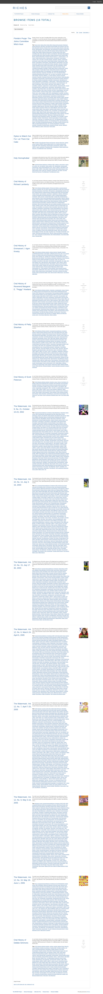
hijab (64, 207)
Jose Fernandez (41, 443)
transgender (49, 148)
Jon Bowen (39, 85)
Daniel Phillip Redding (43, 423)
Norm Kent (45, 844)
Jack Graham (40, 516)
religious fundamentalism (44, 225)
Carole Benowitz (36, 643)
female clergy (42, 293)
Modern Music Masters (43, 98)
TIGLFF (57, 466)
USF (64, 783)
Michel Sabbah (51, 756)
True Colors (55, 271)
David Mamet (39, 581)
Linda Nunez (57, 835)
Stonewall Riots (53, 113)
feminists (47, 339)
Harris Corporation (53, 207)
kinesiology (62, 211)
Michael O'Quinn (47, 527)
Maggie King (35, 599)
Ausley (46, 711)
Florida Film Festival (57, 66)
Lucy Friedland (55, 597)
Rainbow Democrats (53, 536)
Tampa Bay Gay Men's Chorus (54, 548)
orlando (41, 101)
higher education (65, 77)
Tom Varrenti (64, 549)
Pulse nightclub (43, 224)
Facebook (49, 202)
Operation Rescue (42, 530)
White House (60, 272)
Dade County (44, 61)
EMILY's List (41, 651)
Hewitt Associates (47, 513)
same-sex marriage (48, 685)
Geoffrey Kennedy (51, 509)
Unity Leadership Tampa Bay (62, 468)
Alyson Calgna (65, 635)
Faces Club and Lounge (37, 730)
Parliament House (52, 223)
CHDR (53, 195)
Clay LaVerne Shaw (57, 497)
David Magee (48, 724)
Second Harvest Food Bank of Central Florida (58, 227)
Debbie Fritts (55, 500)
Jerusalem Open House (60, 743)
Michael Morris (35, 450)
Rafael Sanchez (40, 106)
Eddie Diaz (58, 425)
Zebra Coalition (53, 314)
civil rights (41, 59)
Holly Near (46, 739)
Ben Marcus (37, 809)
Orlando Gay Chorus (48, 221)
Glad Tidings (43, 296)
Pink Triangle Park (36, 535)
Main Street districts (42, 352)
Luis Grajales (43, 669)
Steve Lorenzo (59, 463)
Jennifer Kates (49, 826)
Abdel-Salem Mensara (56, 708)
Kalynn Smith (55, 348)
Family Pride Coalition (62, 651)
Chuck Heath (44, 497)
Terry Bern (42, 689)
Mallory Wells (52, 754)
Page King (34, 676)
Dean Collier (38, 815)
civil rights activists (48, 59)
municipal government (52, 355)
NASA (66, 215)
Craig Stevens (45, 498)
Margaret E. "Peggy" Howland (38, 301)
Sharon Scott (65, 542)
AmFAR (59, 637)
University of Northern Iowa (52, 395)
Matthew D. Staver (36, 526)
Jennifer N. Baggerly (57, 826)
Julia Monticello (58, 87)
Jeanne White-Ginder (49, 660)
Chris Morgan (35, 812)
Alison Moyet (58, 414)
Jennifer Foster (42, 826)
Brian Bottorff (55, 640)
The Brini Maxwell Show (37, 777)
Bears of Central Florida (49, 417)
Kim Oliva (49, 90)
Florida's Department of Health (52, 504)
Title (77, 32)
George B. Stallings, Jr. (44, 75)
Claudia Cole (50, 497)
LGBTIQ (56, 212)
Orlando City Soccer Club (48, 265)
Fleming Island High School (48, 653)
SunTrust (65, 463)
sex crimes (62, 109)
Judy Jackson (57, 443)
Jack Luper (46, 825)
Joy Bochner (44, 746)
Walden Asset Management (49, 618)
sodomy (60, 612)
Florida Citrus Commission (46, 66)
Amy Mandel (44, 415)
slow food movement (60, 361)
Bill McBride (43, 418)
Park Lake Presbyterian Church (50, 306)
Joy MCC (64, 209)
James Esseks (53, 516)
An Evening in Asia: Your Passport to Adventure (56, 487)
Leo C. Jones (38, 93)
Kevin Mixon (38, 90)
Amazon (39, 415)
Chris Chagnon (42, 579)
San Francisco (44, 227)
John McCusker (35, 663)
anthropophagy (39, 49)
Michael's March (35, 355)
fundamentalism (60, 202)
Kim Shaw (65, 749)
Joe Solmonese (53, 662)
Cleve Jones (56, 336)
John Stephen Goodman (51, 663)
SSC (50, 110)
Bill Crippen (50, 491)
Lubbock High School (47, 597)
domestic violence (49, 726)
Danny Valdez (39, 580)
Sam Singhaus (47, 541)
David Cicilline (40, 424)
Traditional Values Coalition (42, 616)
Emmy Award (50, 65)
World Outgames (57, 234)
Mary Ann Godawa (63, 599)
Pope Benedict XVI (58, 847)
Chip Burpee (56, 58)
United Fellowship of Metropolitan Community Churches (44, 781)
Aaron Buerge (38, 568)
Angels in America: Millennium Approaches (41, 488)
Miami (55, 97)
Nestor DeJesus (60, 602)
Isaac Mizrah (41, 439)
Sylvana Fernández (42, 114)
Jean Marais (54, 517)
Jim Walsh (57, 593)
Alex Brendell (48, 414)
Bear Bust (41, 417)
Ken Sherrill (39, 666)
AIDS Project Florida (61, 805)
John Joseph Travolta (48, 441)
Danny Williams (59, 423)
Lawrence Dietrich (36, 91)
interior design (45, 740)
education (56, 64)
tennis (43, 615)
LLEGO (38, 447)
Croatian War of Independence (60, 196)
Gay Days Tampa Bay (49, 586)
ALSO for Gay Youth (62, 485)
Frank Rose (38, 72)
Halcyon (53, 822)
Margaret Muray (63, 447)
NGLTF (44, 761)
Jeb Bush (64, 439)
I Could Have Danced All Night (50, 298)
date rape (48, 647)
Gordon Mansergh (64, 736)
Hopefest (66, 433)
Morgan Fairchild (50, 758)
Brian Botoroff (58, 714)
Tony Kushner (41, 551)
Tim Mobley (62, 466)
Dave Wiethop (61, 580)
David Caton (61, 723)
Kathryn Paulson (62, 88)
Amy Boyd (41, 886)
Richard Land (58, 608)
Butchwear (58, 418)
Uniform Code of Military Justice (39, 861)
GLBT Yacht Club (45, 656)
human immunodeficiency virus (45, 167)
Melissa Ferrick (61, 838)
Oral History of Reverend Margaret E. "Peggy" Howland (22, 286)
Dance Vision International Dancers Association (50, 198)
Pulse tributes (61, 224)
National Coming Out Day (42, 452)
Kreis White (37, 595)
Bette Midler (45, 491)
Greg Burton (42, 511)
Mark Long (34, 96)
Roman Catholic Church (45, 851)
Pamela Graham (48, 455)
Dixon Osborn (61, 500)
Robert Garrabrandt (53, 539)
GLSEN (50, 656)
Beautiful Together (62, 252)
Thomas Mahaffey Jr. (43, 778)
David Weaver (35, 726)
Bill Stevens (59, 333)
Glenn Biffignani (54, 510)
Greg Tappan (35, 737)
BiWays (38, 574)
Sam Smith (34, 611)
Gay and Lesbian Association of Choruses (58, 204)
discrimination (40, 338)
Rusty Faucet (43, 768)
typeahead (65, 233)
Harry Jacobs (57, 431)
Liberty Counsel (58, 523)
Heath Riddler (59, 822)
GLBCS (50, 342)
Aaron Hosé (37, 45)
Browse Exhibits (80, 13)
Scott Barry (45, 462)
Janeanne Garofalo (48, 439)
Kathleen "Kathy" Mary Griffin (54, 665)
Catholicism (55, 193)
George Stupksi (52, 75)
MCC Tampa (58, 670)
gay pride (64, 74)
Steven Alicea (53, 688)
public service (48, 360)
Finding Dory (54, 202)
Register (99, 1)
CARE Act (47, 641)
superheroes (54, 170)
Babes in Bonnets (52, 711)
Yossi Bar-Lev (44, 787)
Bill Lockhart (62, 491)
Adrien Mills (49, 45)
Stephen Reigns (42, 545)
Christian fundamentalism (60, 195)
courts (39, 61)
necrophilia (57, 100)
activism (34, 332)
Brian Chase (50, 576)
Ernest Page (53, 651)
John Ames (53, 828)
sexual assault (44, 686)
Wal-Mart (40, 618)
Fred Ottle (49, 72)
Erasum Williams (54, 729)
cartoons (57, 164)
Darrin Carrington (48, 723)
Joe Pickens (42, 745)
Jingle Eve (38, 348)
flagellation (60, 65)
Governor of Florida (60, 75)
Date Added (85, 32)
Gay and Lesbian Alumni (49, 819)
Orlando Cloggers (40, 221)
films (57, 65)
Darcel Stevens (40, 723)
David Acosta (55, 723)
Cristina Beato (53, 421)
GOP (39, 145)
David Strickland (52, 62)
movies (58, 98)
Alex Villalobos (35, 570)
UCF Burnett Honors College (61, 119)
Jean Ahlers (63, 592)
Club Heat (38, 646)
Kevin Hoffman (53, 520)
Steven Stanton (53, 614)
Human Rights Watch (47, 436)
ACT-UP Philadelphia (60, 883)
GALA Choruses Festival (43, 204)
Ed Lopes (58, 815)
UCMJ (61, 860)
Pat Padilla (62, 845)
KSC (66, 211)
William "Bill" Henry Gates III (51, 866)
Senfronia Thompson (59, 853)
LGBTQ (60, 212)
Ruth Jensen (60, 107)
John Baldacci (55, 745)
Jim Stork (66, 517)
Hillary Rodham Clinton (37, 433)
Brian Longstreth (39, 494)
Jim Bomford (65, 826)
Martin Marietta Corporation (51, 215)
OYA (44, 532)
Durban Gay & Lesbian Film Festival (45, 64)
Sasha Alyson (39, 462)
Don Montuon (53, 815)
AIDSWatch (40, 885)
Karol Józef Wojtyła (62, 748)
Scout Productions (60, 611)
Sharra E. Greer (54, 854)
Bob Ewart (60, 53)
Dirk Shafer (53, 425)
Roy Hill (38, 460)
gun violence (46, 207)
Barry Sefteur (39, 52)
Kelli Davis (63, 665)
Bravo (38, 576)
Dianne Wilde (38, 425)
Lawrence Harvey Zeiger (46, 91)
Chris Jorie (49, 579)
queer (38, 147)
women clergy (35, 314)
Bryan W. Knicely (53, 56)
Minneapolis (35, 390)
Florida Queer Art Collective (61, 653)
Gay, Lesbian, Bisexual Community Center (52, 428)
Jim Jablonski (35, 828)
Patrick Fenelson (59, 103)
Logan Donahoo (41, 525)
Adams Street (43, 45)
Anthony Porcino (63, 570)
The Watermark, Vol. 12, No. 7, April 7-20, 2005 (22, 707)
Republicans (56, 147)
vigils (51, 234)
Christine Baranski (49, 719)
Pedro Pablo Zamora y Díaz (62, 169)
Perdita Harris (48, 605)
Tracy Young (61, 689)
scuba (33, 686)
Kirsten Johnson (49, 751)
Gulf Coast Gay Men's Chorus (44, 737)
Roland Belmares (64, 609)
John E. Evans (45, 84)
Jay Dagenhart (38, 743)
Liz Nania (63, 596)
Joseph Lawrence (38, 746)
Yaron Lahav (63, 786)
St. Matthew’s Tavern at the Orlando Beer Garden (46, 230)
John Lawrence (49, 519)
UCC (58, 860)
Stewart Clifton (60, 614)
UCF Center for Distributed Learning (40, 120)
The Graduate (46, 777)
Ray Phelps (60, 536)
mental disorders (46, 96)
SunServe (38, 689)
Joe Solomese (47, 828)
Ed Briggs (41, 727)
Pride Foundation (61, 605)
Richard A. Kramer (52, 681)
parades (53, 103)
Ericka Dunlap (61, 729)
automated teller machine (61, 190)
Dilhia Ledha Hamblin (41, 583)
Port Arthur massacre (61, 223)
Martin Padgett (43, 670)
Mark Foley (48, 525)
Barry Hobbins (60, 711)
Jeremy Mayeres (52, 82)
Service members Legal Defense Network (52, 542)
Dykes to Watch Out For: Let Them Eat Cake (22, 139)
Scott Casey (65, 541)
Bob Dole (62, 142)
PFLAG (49, 678)
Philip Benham (64, 533)
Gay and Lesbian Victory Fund (55, 427)
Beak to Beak (38, 888)
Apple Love (53, 490)
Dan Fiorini (43, 647)
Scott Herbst (64, 685)
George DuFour (49, 430)
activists (38, 332)
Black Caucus (43, 574)
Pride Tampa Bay (56, 535)
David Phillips (39, 649)
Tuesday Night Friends (58, 551)
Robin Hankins (50, 459)
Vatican (38, 784)
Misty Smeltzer (46, 841)
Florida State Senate (44, 69)
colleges (59, 59)
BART (59, 192)
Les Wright (38, 523)
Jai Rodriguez (40, 592)
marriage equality (48, 354)
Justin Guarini (41, 520)
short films (46, 110)
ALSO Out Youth (49, 570)
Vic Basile (65, 691)
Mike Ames (39, 841)
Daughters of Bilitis (53, 580)
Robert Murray (56, 609)
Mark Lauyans (54, 525)
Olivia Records (55, 761)
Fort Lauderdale (47, 71)
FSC (53, 72)
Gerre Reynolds (35, 510)
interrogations (39, 81)
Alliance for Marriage (48, 885)
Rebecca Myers (47, 767)
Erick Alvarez (48, 651)
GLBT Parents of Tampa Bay (53, 736)
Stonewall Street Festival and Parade (44, 546)
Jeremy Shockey (36, 440)
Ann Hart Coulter (54, 886)
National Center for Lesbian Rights (58, 673)
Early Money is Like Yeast (45, 650)
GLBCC (65, 430)
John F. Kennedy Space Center (54, 209)
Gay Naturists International (38, 735)
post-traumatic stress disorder (45, 307)
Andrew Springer (53, 252)
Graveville (39, 77)
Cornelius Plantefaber (57, 720)
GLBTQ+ (51, 296)
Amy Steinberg (47, 886)
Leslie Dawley (39, 752)
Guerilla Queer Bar (43, 587)
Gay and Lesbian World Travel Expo (49, 733)
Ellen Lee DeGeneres (53, 501)
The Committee (60, 116)
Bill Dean (38, 418)
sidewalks (53, 361)
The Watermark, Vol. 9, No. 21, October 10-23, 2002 (22, 409)
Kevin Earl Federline (52, 749)
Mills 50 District (43, 355)
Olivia (67, 673)
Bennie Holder (45, 573)
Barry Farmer (62, 886)
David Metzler (45, 581)
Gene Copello (44, 509)
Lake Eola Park (44, 262)
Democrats (34, 338)
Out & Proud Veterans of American (60, 101)
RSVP (33, 684)
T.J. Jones (56, 774)
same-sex (34, 148)
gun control (60, 259)
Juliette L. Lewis (63, 443)
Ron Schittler (59, 681)
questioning (42, 147)
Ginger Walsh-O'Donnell (45, 510)
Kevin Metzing (56, 444)
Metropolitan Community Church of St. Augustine (42, 97)
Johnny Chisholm (61, 663)
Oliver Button (52, 263)
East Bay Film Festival (56, 650)
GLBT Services (42, 344)
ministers (55, 301)
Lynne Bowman (62, 752)
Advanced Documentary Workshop (60, 45)
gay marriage (58, 74)
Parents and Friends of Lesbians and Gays (54, 532)
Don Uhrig (65, 62)
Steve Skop (55, 545)
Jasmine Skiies (60, 742)
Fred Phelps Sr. (41, 654)
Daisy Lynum (52, 498)
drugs (37, 727)
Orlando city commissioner (54, 357)
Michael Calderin (61, 97)
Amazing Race (35, 637)
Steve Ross (46, 688)
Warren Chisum (56, 864)
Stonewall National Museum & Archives (40, 113)
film (68, 651)
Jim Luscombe (61, 517)
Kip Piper (54, 90)
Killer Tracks (44, 90)
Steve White (60, 545)
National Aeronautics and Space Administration (47, 217)
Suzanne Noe (58, 856)
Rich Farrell (40, 457)
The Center (46, 231)
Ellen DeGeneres (55, 201)
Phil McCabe (58, 764)
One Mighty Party (36, 675)
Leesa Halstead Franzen (53, 834)
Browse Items (65, 13)
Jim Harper (63, 660)
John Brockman (53, 440)
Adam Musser (62, 568)
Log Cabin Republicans (37, 837)
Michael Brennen (60, 526)
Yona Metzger (37, 787)
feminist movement (41, 339)
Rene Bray (39, 538)
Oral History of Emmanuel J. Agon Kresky (22, 248)
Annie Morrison (61, 488)
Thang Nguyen (39, 466)
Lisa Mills (61, 93)
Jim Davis (42, 440)
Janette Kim (53, 742)
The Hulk (47, 615)
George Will (34, 145)
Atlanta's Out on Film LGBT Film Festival (46, 50)
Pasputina (58, 845)
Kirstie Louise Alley (62, 666)
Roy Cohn (65, 539)
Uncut (36, 234)
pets (54, 764)
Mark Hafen (39, 755)
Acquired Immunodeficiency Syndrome (58, 331)
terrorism (65, 230)
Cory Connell (66, 253)
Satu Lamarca (46, 109)
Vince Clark (49, 864)
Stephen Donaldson (45, 614)
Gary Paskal (43, 427)
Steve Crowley (56, 112)
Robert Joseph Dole (63, 147)
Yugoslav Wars (38, 236)
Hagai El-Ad (39, 739)
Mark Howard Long (64, 94)
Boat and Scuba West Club (42, 640)
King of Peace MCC (52, 666)
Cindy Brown (47, 421)
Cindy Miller (54, 579)
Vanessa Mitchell (59, 691)
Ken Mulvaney (44, 749)
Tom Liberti (58, 549)
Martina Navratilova (54, 599)
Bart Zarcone (63, 415)
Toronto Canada (62, 117)
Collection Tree (51, 13)
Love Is (48, 389)
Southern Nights (58, 686)
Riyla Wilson (62, 457)
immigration (57, 347)
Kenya (48, 300)
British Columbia (56, 576)
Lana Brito (40, 446)
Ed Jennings (35, 584)
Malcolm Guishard (45, 754)
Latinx (54, 350)
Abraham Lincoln (38, 803)
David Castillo (47, 813)
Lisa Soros (66, 93)
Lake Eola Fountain (41, 350)
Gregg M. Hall (54, 511)
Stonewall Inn (63, 112)
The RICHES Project (18, 13)
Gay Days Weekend (59, 819)
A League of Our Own (46, 708)
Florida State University (55, 69)
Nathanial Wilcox (64, 758)
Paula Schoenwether (40, 847)
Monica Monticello (52, 98)
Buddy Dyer (34, 716)
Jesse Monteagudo (61, 82)
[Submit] (89, 8)
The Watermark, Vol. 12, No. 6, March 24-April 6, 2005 (22, 632)
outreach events (44, 223)
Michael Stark (61, 527)
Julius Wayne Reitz (41, 88)
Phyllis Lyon (53, 605)
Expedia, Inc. (41, 256)
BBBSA (36, 417)
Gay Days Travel (50, 654)
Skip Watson (56, 612)
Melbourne (59, 389)
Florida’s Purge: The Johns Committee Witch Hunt (22, 41)
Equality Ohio (47, 729)
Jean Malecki (41, 660)
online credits (59, 218)
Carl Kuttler (56, 494)
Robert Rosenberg (43, 459)
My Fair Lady (35, 303)
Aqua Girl (59, 710)
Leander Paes (41, 596)
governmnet (53, 344)
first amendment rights (37, 653)
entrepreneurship (59, 816)
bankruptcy (38, 808)
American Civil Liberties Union (39, 487)
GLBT (45, 205)
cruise (39, 647)
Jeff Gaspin (39, 593)
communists (34, 61)
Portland (36, 307)
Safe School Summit (44, 460)
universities (62, 123)
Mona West (52, 841)
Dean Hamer (45, 649)
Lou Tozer (45, 351)
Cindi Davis (65, 644)
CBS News (65, 193)
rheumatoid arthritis (54, 225)
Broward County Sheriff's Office (61, 55)
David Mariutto (61, 61)
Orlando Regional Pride (45, 358)
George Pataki (59, 509)
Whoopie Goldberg (47, 366)
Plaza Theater (39, 392)
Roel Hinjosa (54, 767)
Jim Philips (41, 828)
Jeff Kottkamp (45, 593)
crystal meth (40, 721)
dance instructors (36, 198)
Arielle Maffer (64, 710)
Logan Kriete (35, 94)
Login (94, 1)
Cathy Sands (38, 717)
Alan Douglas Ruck (44, 710)
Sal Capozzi (64, 768)
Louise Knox (39, 597)
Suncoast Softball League (41, 548)
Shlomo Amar (60, 771)
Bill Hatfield (56, 491)
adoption (37, 142)
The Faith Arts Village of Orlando (46, 312)
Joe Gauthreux (46, 662)
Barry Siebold (39, 491)
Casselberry (49, 193)
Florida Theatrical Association (38, 504)
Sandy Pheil (64, 851)
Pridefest (58, 456)
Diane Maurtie (59, 62)
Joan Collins (39, 662)
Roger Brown (60, 767)
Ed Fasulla (46, 727)
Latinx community (52, 262)
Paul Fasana (66, 103)
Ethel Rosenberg (39, 503)
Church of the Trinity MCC (56, 644)
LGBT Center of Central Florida (47, 212)
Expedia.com (48, 256)
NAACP (61, 98)
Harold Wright (39, 297)
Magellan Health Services (56, 837)
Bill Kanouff (49, 809)
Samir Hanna (42, 770)
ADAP (61, 803)
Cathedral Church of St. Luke (56, 253)
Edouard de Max (44, 501)
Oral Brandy (61, 761)
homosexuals (56, 80)
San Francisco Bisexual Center (49, 611)
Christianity (34, 196)
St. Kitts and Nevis (40, 772)
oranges (37, 101)
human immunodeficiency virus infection (59, 208)
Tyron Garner (66, 551)
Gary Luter (62, 506)
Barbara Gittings (59, 490)
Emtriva (40, 584)
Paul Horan (57, 603)
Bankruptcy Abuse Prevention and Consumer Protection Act (54, 808)
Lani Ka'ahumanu (58, 595)
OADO (56, 452)
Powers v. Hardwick (45, 535)
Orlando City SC (35, 358)
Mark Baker (58, 669)
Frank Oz (54, 506)
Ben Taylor (39, 53)
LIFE (50, 93)
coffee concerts (41, 196)
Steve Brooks (49, 545)
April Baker (45, 571)
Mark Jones (64, 669)
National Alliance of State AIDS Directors (44, 842)
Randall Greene (63, 848)
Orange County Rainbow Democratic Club (49, 675)
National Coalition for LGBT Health (55, 759)
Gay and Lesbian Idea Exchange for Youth (41, 507)
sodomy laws (41, 544)
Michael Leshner (39, 527)
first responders (48, 293)
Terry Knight (37, 858)
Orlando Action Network (61, 844)
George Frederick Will (61, 144)
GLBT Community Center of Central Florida (56, 205)
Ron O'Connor (57, 459)
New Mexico (61, 217)
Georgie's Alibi (66, 509)
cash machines (43, 193)
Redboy (34, 850)
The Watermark (40, 148)
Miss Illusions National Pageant (39, 758)
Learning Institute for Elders (58, 91)
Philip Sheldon (52, 456)
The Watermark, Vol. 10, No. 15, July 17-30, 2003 (22, 565)
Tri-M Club (40, 119)
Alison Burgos (42, 806)
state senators (50, 112)
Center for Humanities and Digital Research (41, 195)
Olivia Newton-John (43, 453)
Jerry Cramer (51, 743)
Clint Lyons (49, 720)
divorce (45, 338)
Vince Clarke (35, 469)
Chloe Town (41, 719)
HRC (60, 345)
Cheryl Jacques (59, 643)
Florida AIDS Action (55, 503)
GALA (56, 732)
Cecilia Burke (43, 643)
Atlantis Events (64, 637)
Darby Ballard (46, 580)
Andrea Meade (51, 415)
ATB (44, 711)
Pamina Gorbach (41, 676)
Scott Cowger (57, 770)
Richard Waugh (62, 538)
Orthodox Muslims (36, 223)
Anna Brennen (54, 488)
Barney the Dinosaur (50, 142)
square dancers (44, 228)
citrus (37, 59)
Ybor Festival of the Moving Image (57, 694)
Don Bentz (55, 583)
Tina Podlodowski (55, 858)
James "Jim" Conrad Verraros (44, 742)
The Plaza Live (52, 231)
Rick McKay (64, 608)
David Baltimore (35, 500)
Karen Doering (35, 444)
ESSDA (60, 201)
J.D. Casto (64, 260)
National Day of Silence (37, 844)
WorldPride (57, 786)
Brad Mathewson (42, 810)
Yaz (45, 469)
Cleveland (55, 59)
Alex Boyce (43, 46)
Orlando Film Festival (48, 101)
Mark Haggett (35, 449)
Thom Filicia (59, 615)
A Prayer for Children (54, 188)
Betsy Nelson (43, 809)
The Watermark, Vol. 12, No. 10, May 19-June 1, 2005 (22, 880)
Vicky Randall (43, 864)
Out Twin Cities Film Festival (38, 103)
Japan (40, 209)
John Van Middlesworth (58, 519)
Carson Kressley (40, 577)
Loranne (57, 752)
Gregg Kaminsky (56, 656)
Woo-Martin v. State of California (43, 694)
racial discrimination (45, 848)
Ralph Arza (41, 767)
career (53, 810)
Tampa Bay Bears (36, 857)
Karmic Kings (47, 520)
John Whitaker (63, 593)
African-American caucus (45, 332)
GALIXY (58, 506)
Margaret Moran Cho (51, 669)
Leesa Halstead (44, 667)
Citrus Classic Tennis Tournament (39, 720)
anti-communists (54, 49)
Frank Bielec (49, 506)
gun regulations (39, 207)
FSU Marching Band (60, 72)
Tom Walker (34, 551)
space (33, 228)
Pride (51, 535)
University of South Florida (53, 863)
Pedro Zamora (35, 170)
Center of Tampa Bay (51, 643)
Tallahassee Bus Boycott (58, 114)
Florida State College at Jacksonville (56, 68)
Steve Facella (53, 463)
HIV (53, 166)
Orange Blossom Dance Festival (44, 220)
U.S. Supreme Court (47, 119)
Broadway (61, 640)
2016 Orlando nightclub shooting (42, 188)
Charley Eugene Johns (41, 58)
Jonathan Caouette (36, 665)
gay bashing (42, 166)
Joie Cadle (34, 443)
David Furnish (61, 813)
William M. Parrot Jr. (58, 692)
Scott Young (34, 542)
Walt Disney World (56, 364)
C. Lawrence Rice (61, 56)
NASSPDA (34, 217)
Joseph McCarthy (61, 85)
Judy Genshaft (51, 746)
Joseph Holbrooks (53, 85)
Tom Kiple (54, 549)
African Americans (36, 46)
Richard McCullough (44, 850)
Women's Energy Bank (37, 619)
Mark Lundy (48, 838)
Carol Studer (46, 253)
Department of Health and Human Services (57, 424)
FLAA (49, 503)
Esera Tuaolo (52, 584)
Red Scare (47, 106)
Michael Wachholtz (63, 672)
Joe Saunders (49, 745)
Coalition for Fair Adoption (52, 646)
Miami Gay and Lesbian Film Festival (53, 449)
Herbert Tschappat (39, 513)
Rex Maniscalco (45, 538)
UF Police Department (54, 123)
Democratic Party (63, 336)
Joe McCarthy (38, 84)
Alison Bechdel (42, 142)
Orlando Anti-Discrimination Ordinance (56, 453)
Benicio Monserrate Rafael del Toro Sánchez (53, 638)
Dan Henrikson (61, 579)
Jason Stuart (35, 660)
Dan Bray (60, 721)
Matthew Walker (35, 600)
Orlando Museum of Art (37, 304)
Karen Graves (55, 88)
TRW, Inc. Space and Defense (56, 233)
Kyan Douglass (43, 595)
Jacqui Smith (46, 516)
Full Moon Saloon (36, 427)
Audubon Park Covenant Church (49, 333)
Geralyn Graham (56, 430)
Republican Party (49, 147)
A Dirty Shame (38, 708)
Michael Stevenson (52, 450)
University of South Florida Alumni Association (46, 783)
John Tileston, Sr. (57, 84)
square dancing (51, 228)
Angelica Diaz (53, 806)
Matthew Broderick (62, 525)
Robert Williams (53, 107)
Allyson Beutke (54, 46)
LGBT (47, 93)
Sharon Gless (51, 686)
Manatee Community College (53, 447)
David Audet (53, 647)
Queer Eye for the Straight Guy (49, 606)
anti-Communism (46, 49)
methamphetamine (36, 756)
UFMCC (64, 860)
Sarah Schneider (54, 269)
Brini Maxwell (64, 714)
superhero (49, 170)
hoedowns (34, 208)
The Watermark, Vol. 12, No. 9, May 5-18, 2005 (22, 800)
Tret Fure (46, 780)
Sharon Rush (43, 612)
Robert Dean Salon (42, 609)
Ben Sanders (46, 713)
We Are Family (54, 272)
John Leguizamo (57, 441)
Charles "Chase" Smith (62, 335)
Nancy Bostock (47, 673)
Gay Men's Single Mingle (47, 821)
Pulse (67, 223)
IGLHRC (54, 436)
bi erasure (51, 573)
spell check (37, 228)
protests (64, 847)
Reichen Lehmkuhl (43, 681)
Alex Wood (48, 46)
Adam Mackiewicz (56, 412)
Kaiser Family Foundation (50, 831)
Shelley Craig (35, 544)
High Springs (58, 77)
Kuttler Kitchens (56, 751)
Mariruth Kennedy (36, 838)
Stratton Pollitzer (56, 546)
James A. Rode (35, 209)
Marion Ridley (65, 837)
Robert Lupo (47, 107)
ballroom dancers (39, 192)
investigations (45, 81)
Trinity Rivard (52, 691)
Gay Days (41, 586)
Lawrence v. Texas (49, 522)
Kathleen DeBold (49, 444)
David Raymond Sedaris (63, 724)
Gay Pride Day (54, 507)
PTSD (56, 309)
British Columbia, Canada (48, 55)
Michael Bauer (55, 672)
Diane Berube (58, 649)
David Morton (39, 62)
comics (37, 144)
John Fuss (66, 440)
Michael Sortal (54, 527)
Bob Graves (53, 418)
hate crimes (60, 207)
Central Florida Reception (44, 420)
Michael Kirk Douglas (40, 840)
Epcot (37, 256)
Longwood (37, 214)
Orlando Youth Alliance (37, 532)
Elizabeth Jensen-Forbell (41, 65)
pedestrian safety (36, 360)
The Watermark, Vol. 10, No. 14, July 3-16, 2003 (22, 482)
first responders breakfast (57, 293)
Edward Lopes (58, 727)
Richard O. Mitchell (54, 106)
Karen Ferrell (42, 444)
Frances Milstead (42, 506)
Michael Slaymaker (43, 450)
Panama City (48, 103)
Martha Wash (46, 599)
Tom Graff (64, 615)
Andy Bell (48, 806)
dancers (63, 198)
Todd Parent (55, 689)
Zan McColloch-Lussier (48, 619)
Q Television (51, 765)
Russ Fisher (34, 541)
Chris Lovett (58, 495)
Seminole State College (55, 109)
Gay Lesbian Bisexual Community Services (44, 341)
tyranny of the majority (48, 363)
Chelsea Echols (49, 58)
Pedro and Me (52, 169)
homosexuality (41, 78)
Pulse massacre (35, 224)
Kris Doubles (60, 520)
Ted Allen (39, 615)
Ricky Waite (34, 609)
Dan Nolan (57, 498)
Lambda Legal (51, 595)
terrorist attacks (35, 231)
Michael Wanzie (63, 354)
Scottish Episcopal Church (38, 771)
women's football (50, 786)
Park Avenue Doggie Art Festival (60, 762)
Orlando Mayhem (48, 762)
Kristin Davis (35, 446)
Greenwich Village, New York (48, 77)
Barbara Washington (60, 50)
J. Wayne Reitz (52, 81)
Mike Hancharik (64, 756)
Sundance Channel (43, 774)
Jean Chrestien (41, 517)
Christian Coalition (36, 497)
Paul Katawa (51, 533)
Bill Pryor (60, 573)
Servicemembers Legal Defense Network (41, 854)
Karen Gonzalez (53, 748)
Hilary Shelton (65, 587)
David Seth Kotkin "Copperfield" (55, 581)
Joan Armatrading (36, 519)
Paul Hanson (45, 533)
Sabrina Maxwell (57, 768)
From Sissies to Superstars (50, 258)
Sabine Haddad (49, 768)
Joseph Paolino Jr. (49, 443)
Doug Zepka (38, 501)
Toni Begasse (40, 860)
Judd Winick (63, 167)
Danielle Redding (52, 423)
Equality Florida (64, 425)
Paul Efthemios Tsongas (63, 358)
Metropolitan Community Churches (48, 526)
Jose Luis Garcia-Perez (60, 829)
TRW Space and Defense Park (42, 233)
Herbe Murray (64, 656)
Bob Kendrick (54, 493)
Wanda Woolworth (36, 786)
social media (61, 269)
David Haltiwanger (41, 724)
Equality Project (45, 584)
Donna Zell (34, 64)
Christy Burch (41, 421)
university (34, 125)
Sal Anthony (40, 541)
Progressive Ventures (46, 679)
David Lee (42, 500)
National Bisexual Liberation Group (40, 602)
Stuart (58, 113)
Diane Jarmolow (39, 199)
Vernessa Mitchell (44, 784)
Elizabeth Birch (64, 815)
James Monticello (36, 82)
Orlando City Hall (64, 357)
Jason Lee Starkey (57, 439)
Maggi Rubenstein (63, 597)
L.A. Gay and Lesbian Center (61, 832)
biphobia (65, 573)
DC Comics (34, 166)
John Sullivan (64, 441)
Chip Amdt (34, 644)
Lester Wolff (47, 523)
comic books (62, 164)
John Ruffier (44, 829)
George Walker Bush (58, 586)
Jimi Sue (37, 745)
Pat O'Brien (43, 764)
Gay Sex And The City (58, 821)
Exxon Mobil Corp (59, 584)
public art (42, 360)
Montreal (40, 390)
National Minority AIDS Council (48, 529)
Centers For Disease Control (50, 717)
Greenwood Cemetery (61, 344)
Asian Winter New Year (59, 332)
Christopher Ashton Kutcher (59, 719)
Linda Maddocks (55, 93)
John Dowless (60, 440)
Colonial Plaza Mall (49, 196)
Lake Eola (61, 348)
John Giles (42, 519)
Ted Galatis (63, 548)
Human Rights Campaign (48, 347)
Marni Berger (41, 449)
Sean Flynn (40, 542)
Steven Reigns (59, 688)
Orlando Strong (57, 221)
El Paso (48, 201)
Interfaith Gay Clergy (36, 740)
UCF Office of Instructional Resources (44, 122)
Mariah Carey (58, 754)
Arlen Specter (51, 571)
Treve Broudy (52, 468)
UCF (53, 119)
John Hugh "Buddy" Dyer (46, 348)
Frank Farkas (45, 732)
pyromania (60, 104)
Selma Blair (39, 463)
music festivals (61, 841)
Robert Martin (50, 609)
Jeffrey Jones (51, 593)
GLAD (62, 430)
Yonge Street (52, 126)
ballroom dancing (47, 192)
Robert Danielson (45, 539)
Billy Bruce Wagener (46, 889)
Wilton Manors (41, 552)
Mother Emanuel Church (62, 301)
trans (45, 148)
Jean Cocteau (48, 517)
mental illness (54, 96)
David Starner (45, 62)
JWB (47, 665)
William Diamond (61, 866)
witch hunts (46, 126)
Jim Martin (47, 440)
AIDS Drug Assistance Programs (49, 805)
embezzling (46, 816)
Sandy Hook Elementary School (61, 310)
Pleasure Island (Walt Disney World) (52, 266)
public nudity (45, 765)
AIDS (53, 164)
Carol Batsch (64, 641)
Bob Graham (65, 53)
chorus (63, 290)
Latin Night (34, 212)
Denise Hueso (51, 649)
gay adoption (63, 732)
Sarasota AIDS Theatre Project (39, 853)
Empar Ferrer (52, 816)
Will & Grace (41, 866)
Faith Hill (46, 503)
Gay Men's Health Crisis (37, 428)
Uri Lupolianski (59, 783)
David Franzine (59, 647)
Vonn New (64, 784)
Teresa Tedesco (35, 549)
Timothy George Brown (54, 117)
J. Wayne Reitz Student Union (62, 81)
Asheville (52, 382)
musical (41, 673)
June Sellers (49, 88)
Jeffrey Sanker (57, 660)
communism (64, 59)
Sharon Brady (47, 771)
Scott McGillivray (60, 462)
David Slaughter (48, 500)
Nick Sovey (49, 761)
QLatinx (49, 361)
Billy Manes (65, 638)
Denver (33, 199)
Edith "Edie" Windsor (54, 338)
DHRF (33, 425)
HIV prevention (35, 657)
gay (49, 74)
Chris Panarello (64, 495)
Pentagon (47, 847)
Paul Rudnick (58, 533)
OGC (55, 218)
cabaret (37, 641)
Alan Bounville (41, 414)
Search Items (31, 25)
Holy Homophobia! (21, 158)
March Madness (44, 214)
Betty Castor (61, 888)
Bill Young (45, 53)
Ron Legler (47, 269)
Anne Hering (56, 570)
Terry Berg (60, 170)
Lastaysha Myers (36, 834)
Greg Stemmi (48, 511)
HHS (67, 431)
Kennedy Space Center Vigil (53, 211)
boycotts (34, 55)
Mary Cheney (54, 755)
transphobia (46, 468)
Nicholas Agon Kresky (44, 263)
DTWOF (41, 144)
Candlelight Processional (37, 253)
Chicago (65, 643)
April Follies (45, 190)
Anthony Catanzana (61, 806)
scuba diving (38, 686)
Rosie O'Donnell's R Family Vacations (59, 682)
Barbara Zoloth (54, 192)
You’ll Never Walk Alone (44, 314)
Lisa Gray (52, 752)
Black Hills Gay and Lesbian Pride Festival (41, 493)
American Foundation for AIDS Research (48, 637)
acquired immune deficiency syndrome (43, 164)
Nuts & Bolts (45, 169)
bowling (52, 714)
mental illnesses (60, 96)
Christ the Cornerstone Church (44, 644)
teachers (48, 116)
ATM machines (52, 190)
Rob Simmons (58, 850)
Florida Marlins (63, 503)
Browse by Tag (23, 25)
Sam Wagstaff (53, 460)
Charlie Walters (51, 495)
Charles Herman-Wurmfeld (42, 495)
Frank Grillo (34, 654)
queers (61, 456)
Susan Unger (51, 774)
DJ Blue (38, 650)
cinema (33, 646)
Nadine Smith (60, 450)
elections (34, 339)
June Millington (39, 748)
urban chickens (48, 364)
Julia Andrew (51, 87)
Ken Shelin (46, 832)
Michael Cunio (43, 600)
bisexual (58, 142)
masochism (39, 96)
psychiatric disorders (46, 104)
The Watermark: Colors (54, 171)
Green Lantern (49, 166)
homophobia (35, 78)
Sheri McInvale (46, 463)
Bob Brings (64, 333)
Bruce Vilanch (47, 494)
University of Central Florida (43, 125)
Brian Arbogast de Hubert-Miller (39, 335)
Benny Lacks (55, 888)
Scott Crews (63, 770)
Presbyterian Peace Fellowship (47, 309)
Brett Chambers (43, 576)
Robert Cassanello (40, 107)
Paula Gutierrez (40, 605)
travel (47, 691)
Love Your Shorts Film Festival (45, 94)
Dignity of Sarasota (46, 425)
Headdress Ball (51, 587)
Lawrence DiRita (43, 834)
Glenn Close (61, 510)
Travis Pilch (34, 119)
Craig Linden (61, 646)
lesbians (43, 93)
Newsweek (63, 100)
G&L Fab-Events (62, 818)
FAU (54, 65)
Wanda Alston (44, 692)
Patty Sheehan (54, 358)
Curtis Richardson (47, 721)
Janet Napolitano (60, 516)
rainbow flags (35, 225)
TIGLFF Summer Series (57, 778)
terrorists (41, 231)
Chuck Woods (63, 58)
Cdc (43, 717)
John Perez (50, 84)
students (62, 113)
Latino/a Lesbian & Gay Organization (51, 446)
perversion (34, 104)
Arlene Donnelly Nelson (37, 711)
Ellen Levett (61, 501)
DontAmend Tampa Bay (59, 726)
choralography (58, 290)
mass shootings (60, 215)
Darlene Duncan (64, 498)
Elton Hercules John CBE (37, 816)
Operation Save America (52, 530)
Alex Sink (53, 414)
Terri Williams (54, 116)
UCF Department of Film (54, 120)
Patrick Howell (38, 456)
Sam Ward (36, 685)
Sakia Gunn (54, 851)
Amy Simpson (61, 46)
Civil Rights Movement (49, 336)
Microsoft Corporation (59, 840)
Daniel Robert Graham (52, 61)
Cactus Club (42, 641)
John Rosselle (43, 663)
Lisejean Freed (64, 835)
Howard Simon (42, 514)
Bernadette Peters (53, 713)
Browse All (16, 25)
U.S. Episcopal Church (59, 780)
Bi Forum (56, 573)
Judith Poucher (44, 87)
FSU (55, 72)
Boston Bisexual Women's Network (54, 574)
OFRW (37, 453)
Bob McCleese (61, 493)
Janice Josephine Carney (49, 592)
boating (50, 640)
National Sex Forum (52, 602)
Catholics (60, 193)
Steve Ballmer (44, 856)
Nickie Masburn (51, 452)
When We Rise (39, 366)
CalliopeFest (49, 810)
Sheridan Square (40, 110)
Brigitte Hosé (39, 55)
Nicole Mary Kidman (60, 529)
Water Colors (41, 469)
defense (67, 198)
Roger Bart (60, 539)
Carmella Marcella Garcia (55, 641)
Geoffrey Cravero (39, 205)
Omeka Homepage (35, 13)
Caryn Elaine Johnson (51, 335)
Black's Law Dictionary (52, 53)
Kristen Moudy (63, 444)
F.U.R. (66, 729)
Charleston (52, 290)
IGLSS (57, 436)
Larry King (66, 90)
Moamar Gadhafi (65, 600)
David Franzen (54, 813)
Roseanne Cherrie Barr (46, 682)
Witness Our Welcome (61, 313)
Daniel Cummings (40, 813)
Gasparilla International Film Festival (40, 74)
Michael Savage (50, 600)
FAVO (37, 293)
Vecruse (60, 125)
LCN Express (59, 350)
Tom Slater (58, 231)
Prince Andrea (38, 679)
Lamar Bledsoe (59, 90)
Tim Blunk (49, 549)
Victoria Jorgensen (36, 692)
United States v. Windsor (61, 363)
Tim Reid (39, 117)
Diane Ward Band (45, 815)
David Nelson (54, 724)
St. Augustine (54, 110)
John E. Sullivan (56, 167)
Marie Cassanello (56, 94)
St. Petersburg (61, 110)
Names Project (60, 355)
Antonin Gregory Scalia (45, 490)
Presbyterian (55, 307)
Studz (61, 546)
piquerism (39, 104)
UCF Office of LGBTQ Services (59, 122)
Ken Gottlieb (38, 749)
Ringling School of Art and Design (51, 457)
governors (34, 77)
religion (38, 850)
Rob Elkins (38, 539)
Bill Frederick (60, 713)
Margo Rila (40, 599)
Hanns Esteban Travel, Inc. (47, 431)
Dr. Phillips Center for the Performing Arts (52, 199)
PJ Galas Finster (61, 306)
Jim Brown (45, 209)
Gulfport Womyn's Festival (57, 737)
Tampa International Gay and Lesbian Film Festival (55, 465)
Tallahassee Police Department (39, 116)
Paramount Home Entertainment (59, 455)
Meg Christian (61, 755)
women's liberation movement (58, 366)
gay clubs (53, 74)
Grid (67, 344)
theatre (58, 777)
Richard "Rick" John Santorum (41, 608)
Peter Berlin (45, 678)
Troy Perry (51, 780)
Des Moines (64, 382)
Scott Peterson (50, 393)
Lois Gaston (65, 667)
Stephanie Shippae (36, 856)
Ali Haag (37, 806)
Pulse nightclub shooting (52, 224)
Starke (37, 112)
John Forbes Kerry (60, 828)
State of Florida (43, 112)
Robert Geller (65, 850)
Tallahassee (50, 114)
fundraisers (34, 204)
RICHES (20, 8)
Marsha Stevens (35, 670)
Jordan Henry (46, 85)
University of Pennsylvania (38, 313)
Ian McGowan (58, 659)
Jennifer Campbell (44, 82)
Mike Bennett (58, 756)
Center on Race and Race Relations (52, 577)
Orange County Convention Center (59, 220)
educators (61, 64)
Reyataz (51, 538)
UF (48, 123)
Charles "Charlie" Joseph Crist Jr (58, 420)
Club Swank (43, 646)
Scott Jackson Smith (52, 462)
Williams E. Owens (39, 126)
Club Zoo (65, 497)
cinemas (34, 59)
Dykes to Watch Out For (48, 144)
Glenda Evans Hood (36, 431)
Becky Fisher (39, 573)
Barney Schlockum (58, 571)
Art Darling (60, 49)
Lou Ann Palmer (46, 837)
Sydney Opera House (40, 271)
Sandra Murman (58, 541)
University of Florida (54, 125)
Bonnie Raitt (48, 714)
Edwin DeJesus (63, 338)
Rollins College (62, 225)
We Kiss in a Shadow (51, 313)
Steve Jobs (60, 230)
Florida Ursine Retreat (37, 732)
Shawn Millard (54, 771)
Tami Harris (63, 856)
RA (65, 224)
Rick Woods (52, 850)
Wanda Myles (58, 618)
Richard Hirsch (51, 608)
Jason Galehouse (65, 659)
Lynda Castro (43, 447)
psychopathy (54, 104)
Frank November (55, 818)
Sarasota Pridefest (57, 685)
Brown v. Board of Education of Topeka (40, 56)
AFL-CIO (43, 189)
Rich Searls (56, 538)
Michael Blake (64, 449)
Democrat (45, 424)
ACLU (36, 485)
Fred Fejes (44, 72)
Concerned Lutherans (37, 498)
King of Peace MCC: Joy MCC (38, 751)
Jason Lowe (58, 592)
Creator (80, 32)
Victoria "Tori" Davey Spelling (55, 784)
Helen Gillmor (58, 587)
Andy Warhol (57, 415)
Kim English (45, 666)
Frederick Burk (52, 732)
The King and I (57, 312)
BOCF (43, 714)
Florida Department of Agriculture (57, 339)
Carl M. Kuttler (45, 716)
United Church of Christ (52, 861)
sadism (40, 109)
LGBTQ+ (34, 147)
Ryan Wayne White (39, 684)
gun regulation (62, 296)
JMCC (65, 298)
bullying (37, 193)
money (56, 841)
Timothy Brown (45, 117)
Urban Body (62, 863)
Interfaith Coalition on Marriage (56, 590)
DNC (49, 338)
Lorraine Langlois (36, 669)
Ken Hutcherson (39, 832)
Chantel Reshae (60, 717)
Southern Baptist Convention (51, 544)
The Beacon (66, 775)
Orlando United (64, 221)
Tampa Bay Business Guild (38, 465)
